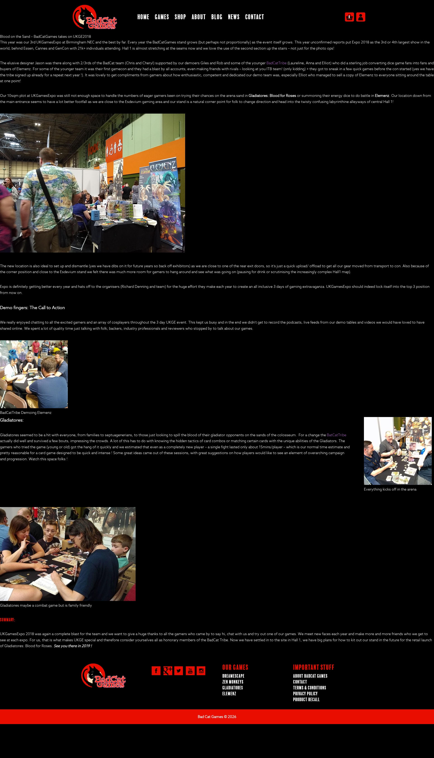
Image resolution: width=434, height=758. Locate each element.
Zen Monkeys (232, 682)
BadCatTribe (277, 63)
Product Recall (306, 700)
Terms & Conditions (309, 688)
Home (143, 17)
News (234, 17)
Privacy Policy (305, 694)
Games (162, 17)
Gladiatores (232, 688)
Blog (217, 17)
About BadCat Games (310, 676)
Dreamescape (233, 676)
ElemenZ (229, 694)
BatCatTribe (336, 435)
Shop (180, 17)
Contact (254, 17)
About (199, 17)
